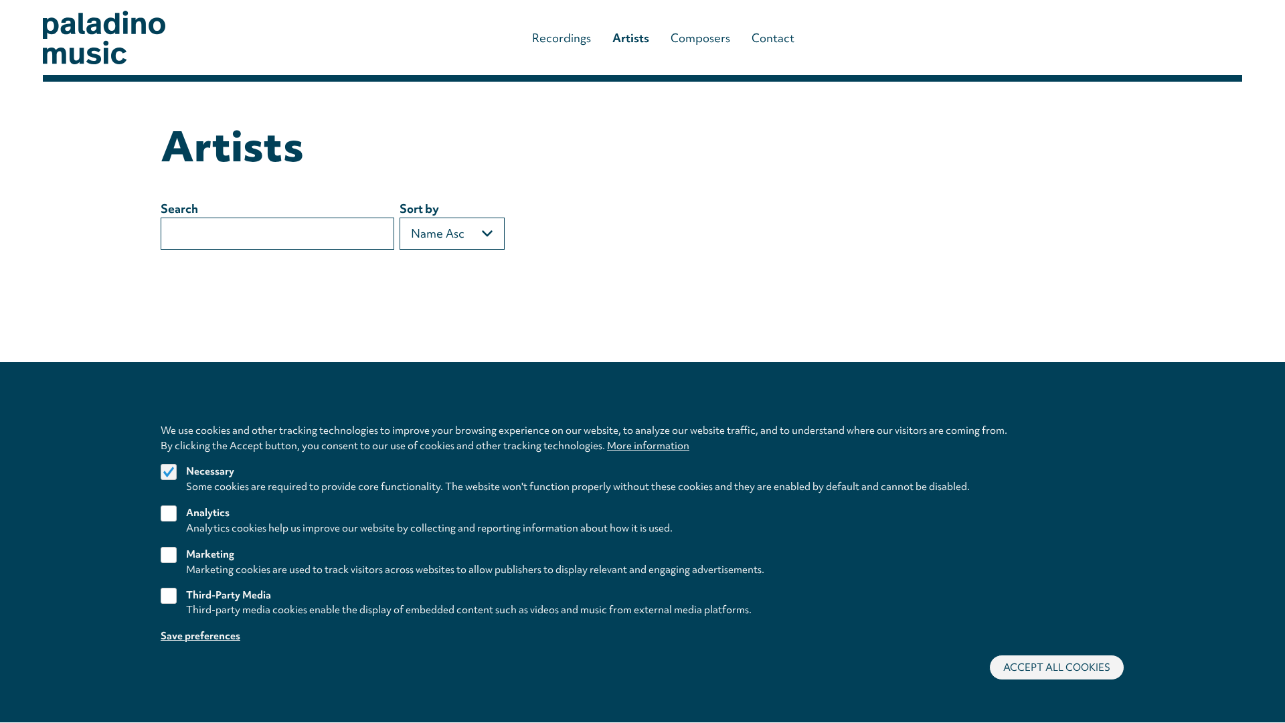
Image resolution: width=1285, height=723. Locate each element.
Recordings (561, 38)
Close (1118, 414)
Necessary (210, 472)
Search (179, 208)
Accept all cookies (1056, 667)
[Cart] (1201, 38)
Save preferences (200, 636)
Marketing (210, 554)
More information (648, 446)
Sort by (419, 208)
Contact (773, 38)
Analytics (208, 512)
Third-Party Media (228, 595)
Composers (700, 38)
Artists (630, 38)
